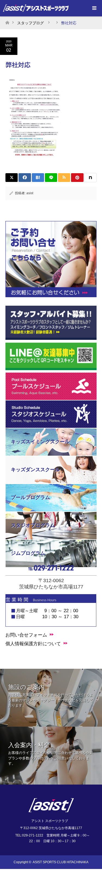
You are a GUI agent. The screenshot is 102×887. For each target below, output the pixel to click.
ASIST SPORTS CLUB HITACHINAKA (60, 862)
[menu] (94, 8)
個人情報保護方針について (33, 643)
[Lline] (51, 177)
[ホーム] (7, 21)
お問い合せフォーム (26, 635)
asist (29, 193)
